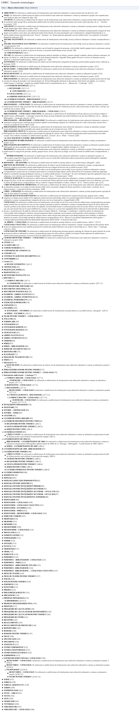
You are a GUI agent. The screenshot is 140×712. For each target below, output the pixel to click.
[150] (11, 642)
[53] (18, 300)
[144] (20, 625)
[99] (11, 500)
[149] (12, 639)
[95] (25, 489)
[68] (16, 346)
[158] (9, 682)
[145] (12, 628)
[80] (16, 410)
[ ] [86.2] (25, 446)
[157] (9, 679)
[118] (8, 552)
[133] (16, 593)
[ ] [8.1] (17, 53)
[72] (18, 357)
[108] (10, 524)
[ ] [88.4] (25, 464)
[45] (11, 272)
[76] (30, 372)
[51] (19, 294)
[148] (9, 636)
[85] (15, 432)
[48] (18, 286)
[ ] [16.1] (36, 111)
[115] (10, 543)
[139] (27, 612)
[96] (31, 491)
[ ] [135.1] (16, 601)
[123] (22, 565)
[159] (16, 685)
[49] (17, 289)
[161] (13, 690)
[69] (17, 349)
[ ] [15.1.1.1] (23, 91)
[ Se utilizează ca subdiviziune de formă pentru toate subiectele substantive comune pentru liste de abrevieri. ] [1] (51, 13)
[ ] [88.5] (19, 467)
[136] (20, 603)
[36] (11, 245)
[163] (9, 696)
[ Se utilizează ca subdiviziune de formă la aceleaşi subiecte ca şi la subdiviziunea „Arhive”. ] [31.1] (54, 222)
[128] (9, 579)
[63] (11, 332)
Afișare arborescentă (16, 8)
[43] (12, 267)
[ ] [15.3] (30, 102)
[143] (13, 623)
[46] (17, 275)
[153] (17, 650)
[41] (11, 259)
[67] (8, 343)
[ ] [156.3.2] (24, 677)
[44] (14, 270)
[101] (23, 505)
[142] (10, 620)
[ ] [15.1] (21, 86)
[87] (24, 449)
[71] (11, 354)
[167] (12, 707)
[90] (11, 475)
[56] (10, 308)
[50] (18, 292)
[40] (22, 256)
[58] (10, 319)
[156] (24, 658)
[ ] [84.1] (24, 424)
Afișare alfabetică (31, 8)
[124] (18, 568)
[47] (9, 278)
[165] (11, 701)
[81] (13, 413)
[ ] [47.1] (18, 281)
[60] (11, 324)
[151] (11, 644)
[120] (11, 557)
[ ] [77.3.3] (28, 397)
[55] (10, 305)
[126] (14, 573)
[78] (17, 405)
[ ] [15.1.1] (19, 88)
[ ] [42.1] (19, 264)
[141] (16, 617)
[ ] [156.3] (17, 670)
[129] (17, 582)
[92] (22, 481)
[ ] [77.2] (22, 385)
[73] (8, 360)
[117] (11, 549)
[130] (11, 584)
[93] (18, 483)
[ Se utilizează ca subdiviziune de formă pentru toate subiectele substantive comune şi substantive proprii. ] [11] (51, 66)
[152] (16, 647)
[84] (23, 421)
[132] (10, 590)
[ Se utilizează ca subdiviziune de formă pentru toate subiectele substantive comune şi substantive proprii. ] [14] (51, 76)
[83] (18, 418)
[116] (10, 546)
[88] (17, 452)
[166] (11, 704)
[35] (9, 242)
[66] (9, 341)
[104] (25, 513)
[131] (11, 587)
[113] (12, 538)
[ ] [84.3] (19, 429)
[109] (12, 527)
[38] (17, 251)
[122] (15, 562)
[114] (9, 541)
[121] (25, 560)
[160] (9, 688)
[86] (17, 439)
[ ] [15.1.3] (24, 96)
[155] (12, 655)
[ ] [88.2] (23, 459)
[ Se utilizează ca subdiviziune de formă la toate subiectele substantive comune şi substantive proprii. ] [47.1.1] (56, 283)
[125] (30, 571)
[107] (10, 522)
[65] (15, 338)
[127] (22, 576)
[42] (8, 261)
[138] (19, 609)
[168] (19, 709)
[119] (11, 554)
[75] (24, 370)
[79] (11, 407)
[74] (10, 363)
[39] (10, 253)
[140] (27, 614)
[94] (24, 486)
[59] (11, 322)
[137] (10, 606)
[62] (16, 330)
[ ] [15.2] (26, 99)
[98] (26, 497)
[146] (10, 631)
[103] (15, 511)
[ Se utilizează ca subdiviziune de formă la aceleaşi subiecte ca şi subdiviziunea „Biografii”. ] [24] (52, 163)
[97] (31, 494)
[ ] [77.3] (16, 388)
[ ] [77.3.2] (29, 395)
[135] (16, 598)
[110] (18, 530)
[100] (18, 502)
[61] (15, 327)
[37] (14, 248)
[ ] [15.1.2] (19, 94)
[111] (12, 532)
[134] (11, 595)
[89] (15, 472)
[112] (13, 535)
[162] (13, 693)
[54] (16, 302)
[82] (10, 416)
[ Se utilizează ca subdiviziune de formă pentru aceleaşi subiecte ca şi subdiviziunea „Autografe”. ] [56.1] (57, 311)
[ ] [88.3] (24, 461)
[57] (23, 316)
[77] (20, 375)
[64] (14, 335)
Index (4, 8)
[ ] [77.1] (25, 378)
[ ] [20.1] (29, 138)
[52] (21, 297)
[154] (17, 653)
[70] (12, 352)
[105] (14, 516)
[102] (17, 508)
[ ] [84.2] (25, 426)
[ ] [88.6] (28, 470)
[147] (18, 634)
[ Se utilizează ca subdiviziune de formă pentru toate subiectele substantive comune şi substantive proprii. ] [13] (53, 74)
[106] (11, 519)
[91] (10, 478)
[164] (8, 699)
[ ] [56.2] (19, 313)
